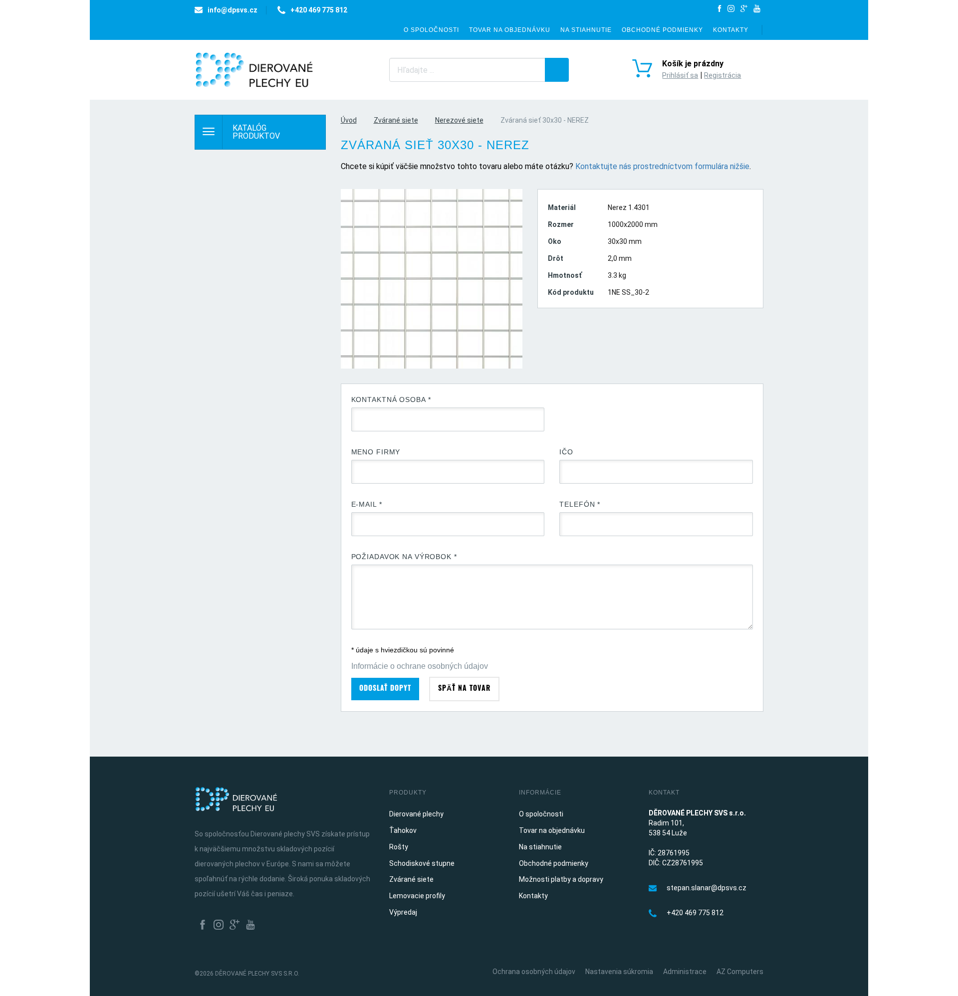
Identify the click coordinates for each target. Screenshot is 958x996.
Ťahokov (403, 830)
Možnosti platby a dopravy (561, 879)
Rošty (398, 847)
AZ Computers (740, 972)
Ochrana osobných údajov (533, 972)
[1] (557, 70)
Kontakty (730, 29)
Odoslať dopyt (385, 688)
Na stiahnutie (586, 29)
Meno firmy (376, 452)
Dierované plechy (416, 814)
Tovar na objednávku (509, 29)
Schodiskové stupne (422, 863)
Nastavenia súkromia (619, 972)
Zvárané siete (396, 120)
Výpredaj (403, 912)
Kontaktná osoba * (391, 399)
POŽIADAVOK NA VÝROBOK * (404, 557)
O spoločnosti (431, 29)
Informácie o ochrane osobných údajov (419, 666)
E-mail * (366, 504)
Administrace (685, 972)
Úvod (349, 120)
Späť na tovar (464, 688)
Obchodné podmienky (662, 29)
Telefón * (579, 504)
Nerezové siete (459, 120)
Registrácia (722, 75)
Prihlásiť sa (680, 75)
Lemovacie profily (417, 896)
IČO (566, 452)
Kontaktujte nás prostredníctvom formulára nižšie (662, 166)
